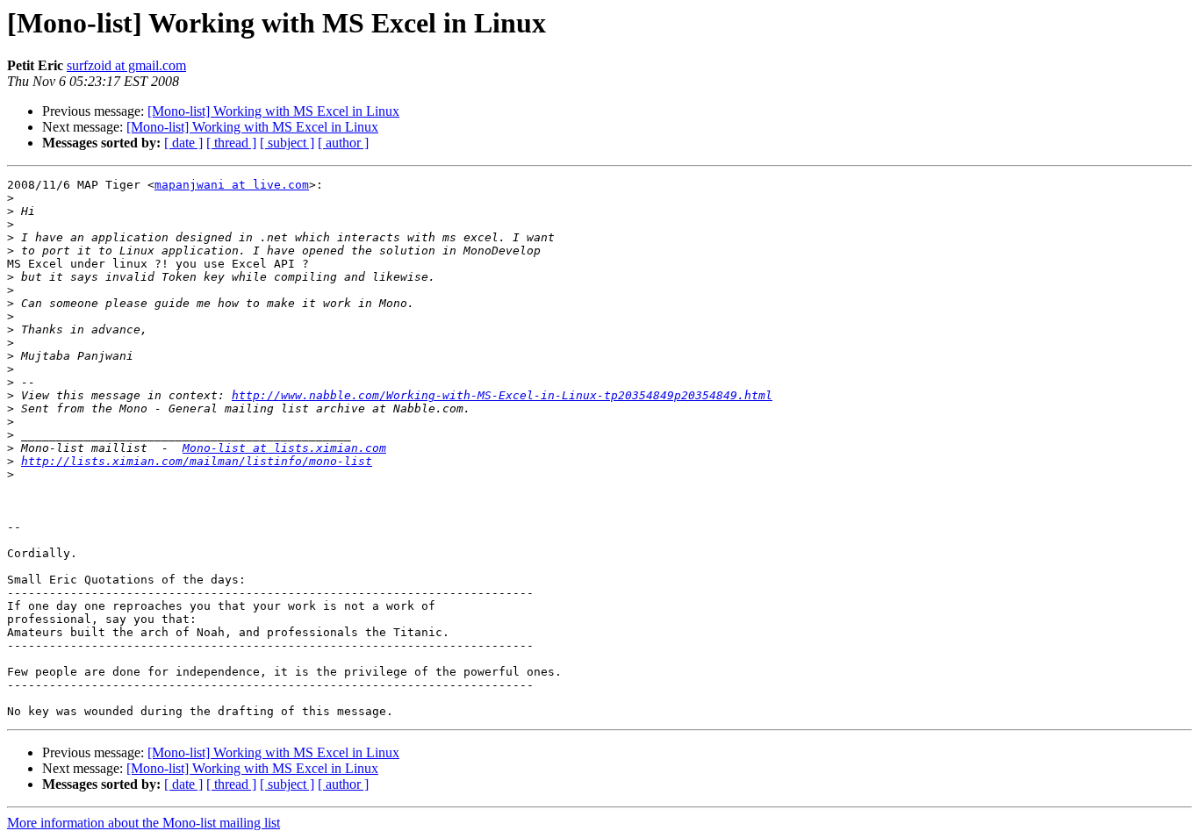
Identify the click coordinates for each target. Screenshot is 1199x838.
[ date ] (183, 142)
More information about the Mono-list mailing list (143, 822)
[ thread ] (231, 142)
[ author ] (343, 142)
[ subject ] (287, 142)
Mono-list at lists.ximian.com (284, 448)
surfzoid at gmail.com (126, 65)
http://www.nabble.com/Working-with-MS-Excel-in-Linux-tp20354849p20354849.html (502, 395)
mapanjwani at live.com (231, 184)
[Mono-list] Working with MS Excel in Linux (273, 111)
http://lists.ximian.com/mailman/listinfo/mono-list (196, 461)
